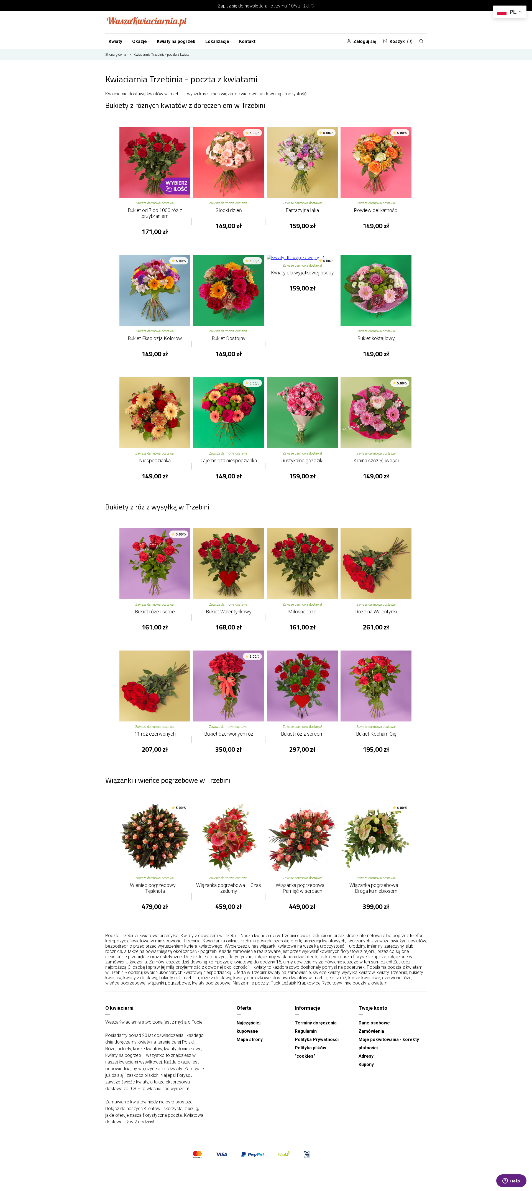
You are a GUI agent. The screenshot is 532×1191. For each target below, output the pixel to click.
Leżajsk (289, 983)
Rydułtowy (332, 983)
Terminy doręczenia (316, 1023)
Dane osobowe (374, 1023)
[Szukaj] (421, 41)
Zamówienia (371, 1031)
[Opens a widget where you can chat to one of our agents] (511, 1181)
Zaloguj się (364, 41)
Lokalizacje (217, 41)
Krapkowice (309, 983)
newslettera (256, 6)
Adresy (366, 1056)
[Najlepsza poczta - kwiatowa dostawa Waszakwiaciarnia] (146, 22)
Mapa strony (250, 1039)
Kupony (366, 1064)
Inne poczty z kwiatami (365, 983)
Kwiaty (115, 41)
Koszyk (401, 41)
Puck (275, 983)
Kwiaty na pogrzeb (176, 41)
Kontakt (247, 41)
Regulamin (306, 1031)
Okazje (139, 41)
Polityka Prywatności (317, 1039)
